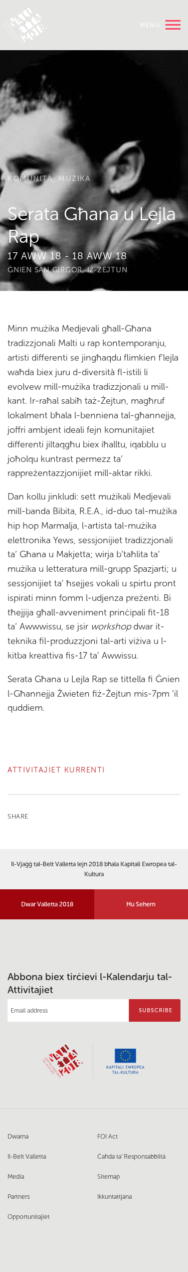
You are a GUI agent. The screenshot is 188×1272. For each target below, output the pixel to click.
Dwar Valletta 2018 (47, 904)
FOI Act (107, 1136)
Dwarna (18, 1136)
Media (16, 1176)
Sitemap (108, 1176)
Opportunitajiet (29, 1216)
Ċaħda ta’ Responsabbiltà (131, 1156)
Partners (19, 1196)
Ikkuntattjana (114, 1196)
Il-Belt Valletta (27, 1156)
